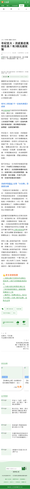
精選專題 (22, 479)
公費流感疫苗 (19, 229)
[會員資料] (25, 2)
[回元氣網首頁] (6, 2)
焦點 (2, 6)
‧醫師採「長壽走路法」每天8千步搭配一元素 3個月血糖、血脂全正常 (15, 298)
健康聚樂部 (15, 479)
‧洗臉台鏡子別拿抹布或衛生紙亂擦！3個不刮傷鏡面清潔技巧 (15, 281)
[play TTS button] (8, 76)
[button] (27, 5)
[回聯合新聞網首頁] (2, 2)
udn (2, 39)
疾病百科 (6, 482)
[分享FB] (4, 9)
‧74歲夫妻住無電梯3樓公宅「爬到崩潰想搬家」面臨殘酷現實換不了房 (14, 289)
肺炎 (11, 183)
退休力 (12, 482)
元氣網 (6, 39)
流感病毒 (6, 110)
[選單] (28, 2)
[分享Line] (11, 9)
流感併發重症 (7, 313)
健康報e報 (16, 472)
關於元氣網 (8, 479)
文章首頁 (17, 482)
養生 (8, 6)
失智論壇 (15, 6)
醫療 (21, 6)
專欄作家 (24, 482)
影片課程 (4, 377)
